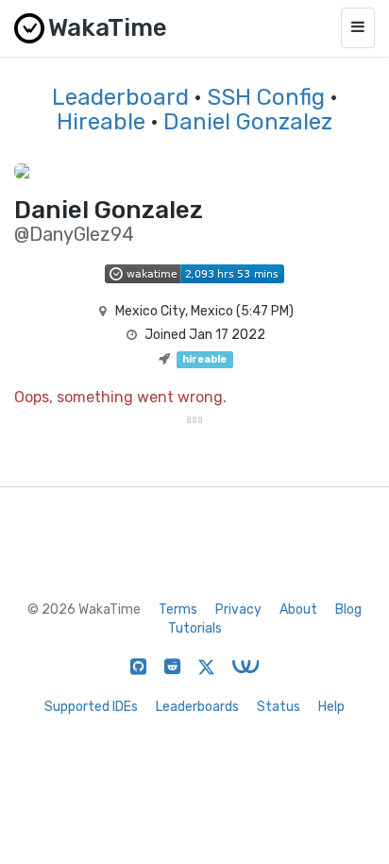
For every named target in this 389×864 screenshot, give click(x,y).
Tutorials (195, 628)
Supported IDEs (91, 707)
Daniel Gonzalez (247, 122)
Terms (178, 609)
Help (331, 707)
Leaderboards (197, 707)
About (298, 609)
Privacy (238, 609)
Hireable (101, 122)
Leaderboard (120, 97)
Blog (348, 609)
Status (278, 707)
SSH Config (266, 97)
